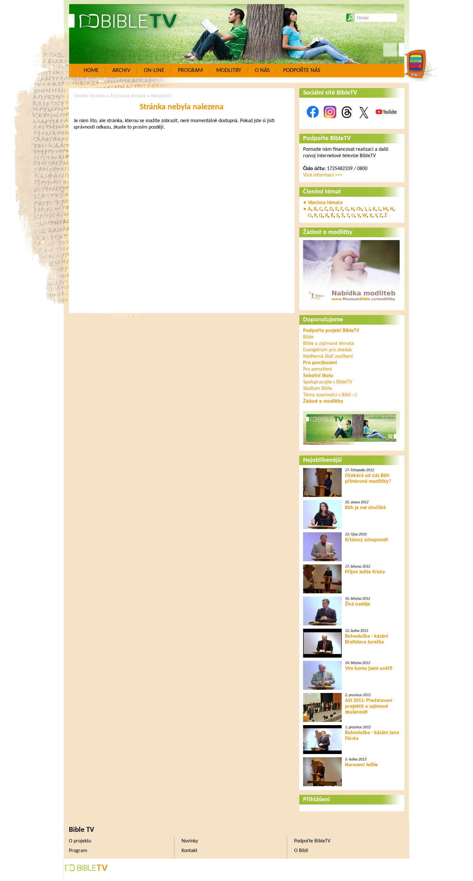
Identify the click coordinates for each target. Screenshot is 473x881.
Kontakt (189, 850)
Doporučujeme (323, 320)
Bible (308, 337)
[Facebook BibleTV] (313, 121)
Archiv (121, 70)
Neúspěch (161, 96)
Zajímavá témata (128, 96)
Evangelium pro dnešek (327, 350)
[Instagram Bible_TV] (330, 121)
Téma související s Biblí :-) (330, 395)
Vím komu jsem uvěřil (368, 668)
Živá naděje (357, 604)
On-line (154, 70)
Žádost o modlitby (327, 232)
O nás (262, 70)
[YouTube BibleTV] (386, 121)
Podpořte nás (301, 70)
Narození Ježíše (361, 765)
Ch (359, 209)
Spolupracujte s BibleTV (327, 382)
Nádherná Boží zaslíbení (328, 356)
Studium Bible (317, 388)
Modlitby (228, 70)
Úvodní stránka (89, 96)
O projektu (80, 841)
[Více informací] (351, 303)
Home (91, 70)
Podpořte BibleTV (327, 138)
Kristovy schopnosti (366, 540)
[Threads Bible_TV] (347, 121)
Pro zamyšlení (317, 369)
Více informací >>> (323, 175)
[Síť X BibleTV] (364, 121)
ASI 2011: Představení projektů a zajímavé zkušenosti (368, 706)
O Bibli (301, 850)
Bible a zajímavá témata (328, 343)
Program (190, 70)
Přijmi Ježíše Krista (365, 572)
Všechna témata (325, 202)
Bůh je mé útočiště (365, 507)
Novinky (189, 841)
